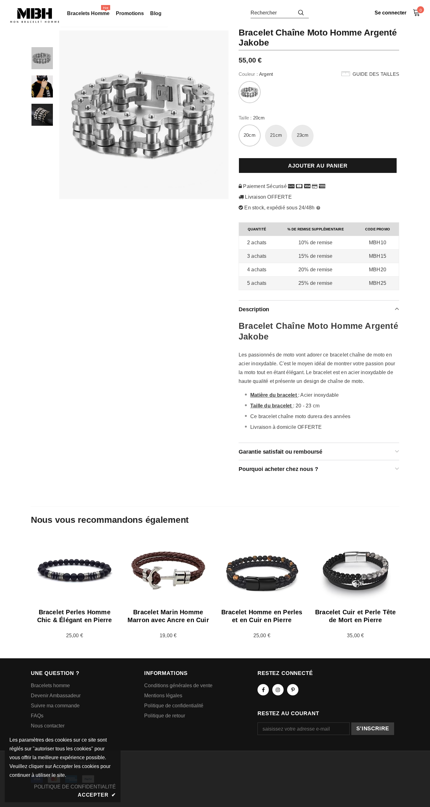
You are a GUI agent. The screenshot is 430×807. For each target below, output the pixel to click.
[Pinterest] (292, 689)
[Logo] (34, 16)
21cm (276, 135)
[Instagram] (278, 689)
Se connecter (390, 12)
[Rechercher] (301, 12)
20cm (250, 135)
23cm (303, 135)
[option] (144, 115)
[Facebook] (263, 689)
